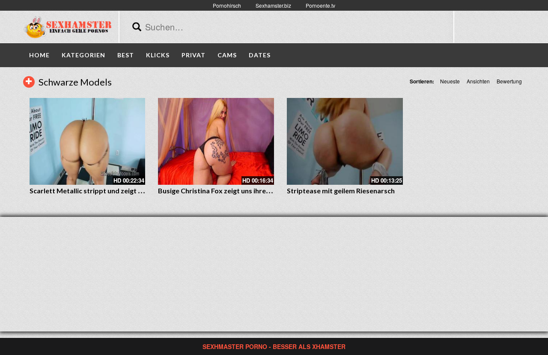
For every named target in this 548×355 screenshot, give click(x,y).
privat (194, 55)
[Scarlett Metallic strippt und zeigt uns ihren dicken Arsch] (88, 141)
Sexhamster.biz (273, 5)
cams (227, 55)
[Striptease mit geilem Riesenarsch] (345, 141)
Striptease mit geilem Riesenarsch (341, 190)
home (39, 55)
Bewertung (509, 81)
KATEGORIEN (83, 55)
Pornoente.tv (320, 5)
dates (260, 55)
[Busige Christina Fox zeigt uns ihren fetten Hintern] (216, 141)
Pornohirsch (227, 5)
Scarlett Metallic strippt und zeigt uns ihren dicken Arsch (119, 190)
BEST (125, 55)
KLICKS (158, 55)
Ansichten (478, 81)
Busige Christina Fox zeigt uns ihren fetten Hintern (237, 190)
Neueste (450, 81)
